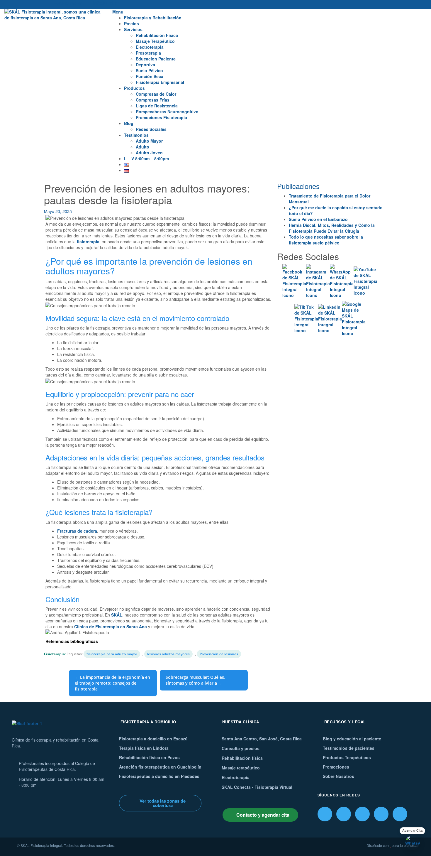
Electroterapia (150, 47)
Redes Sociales (151, 129)
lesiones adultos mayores (168, 653)
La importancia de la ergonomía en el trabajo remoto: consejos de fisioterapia (112, 683)
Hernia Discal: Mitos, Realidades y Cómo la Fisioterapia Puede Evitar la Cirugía (332, 228)
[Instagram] (343, 814)
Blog (128, 123)
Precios (131, 23)
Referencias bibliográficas (71, 641)
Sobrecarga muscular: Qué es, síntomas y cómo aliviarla (195, 680)
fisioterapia (88, 241)
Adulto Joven (149, 153)
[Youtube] (400, 814)
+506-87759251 (69, 3)
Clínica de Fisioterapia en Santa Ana (110, 626)
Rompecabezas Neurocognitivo (167, 111)
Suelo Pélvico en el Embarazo (318, 219)
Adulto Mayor (149, 141)
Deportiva (145, 64)
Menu (117, 12)
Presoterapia (148, 53)
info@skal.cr (105, 3)
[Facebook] (325, 814)
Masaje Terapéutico (155, 41)
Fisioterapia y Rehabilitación (152, 18)
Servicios (133, 29)
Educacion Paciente (156, 59)
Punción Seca (149, 76)
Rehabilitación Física (157, 35)
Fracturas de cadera (77, 531)
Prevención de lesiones (219, 653)
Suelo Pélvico (149, 70)
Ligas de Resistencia (157, 106)
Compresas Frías (152, 100)
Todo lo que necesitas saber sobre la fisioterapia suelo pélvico (326, 240)
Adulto (142, 147)
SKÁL (116, 615)
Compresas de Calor (156, 94)
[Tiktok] (362, 814)
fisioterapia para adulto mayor (111, 653)
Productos (134, 88)
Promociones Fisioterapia (161, 117)
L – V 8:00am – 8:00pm (146, 158)
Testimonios (136, 135)
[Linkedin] (381, 814)
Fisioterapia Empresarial (160, 82)
